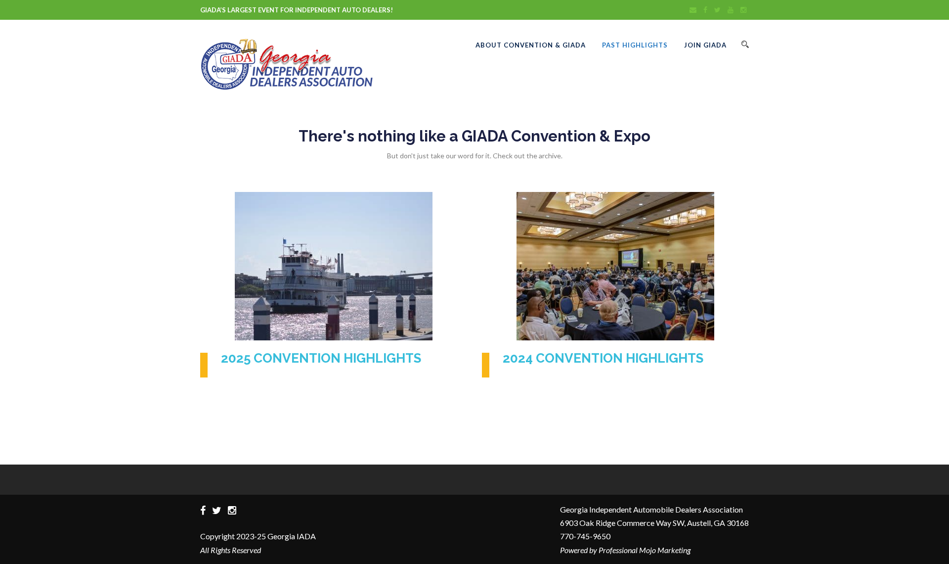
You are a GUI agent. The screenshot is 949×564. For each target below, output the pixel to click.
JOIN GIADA (705, 45)
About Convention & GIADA (530, 45)
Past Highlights (635, 45)
